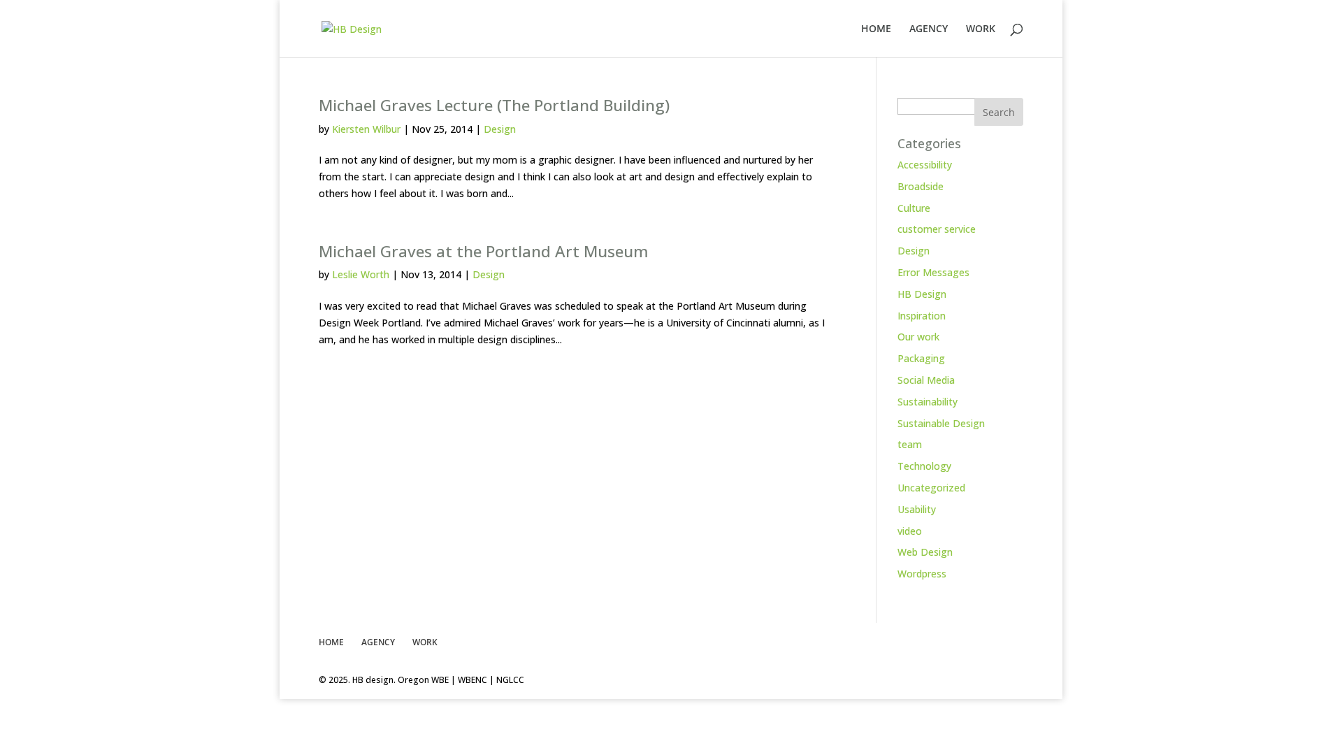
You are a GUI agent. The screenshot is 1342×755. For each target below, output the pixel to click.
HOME (876, 29)
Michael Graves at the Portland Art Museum (484, 251)
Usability (916, 509)
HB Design (921, 294)
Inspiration (921, 315)
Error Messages (933, 272)
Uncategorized (931, 487)
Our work (918, 336)
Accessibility (924, 164)
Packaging (921, 358)
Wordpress (921, 573)
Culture (913, 208)
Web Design (925, 552)
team (909, 444)
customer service (936, 229)
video (909, 531)
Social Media (926, 380)
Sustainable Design (941, 423)
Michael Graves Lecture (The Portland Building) (494, 105)
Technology (924, 466)
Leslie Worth (360, 274)
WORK (980, 29)
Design (500, 129)
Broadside (920, 186)
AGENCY (928, 29)
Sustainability (927, 401)
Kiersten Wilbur (366, 129)
